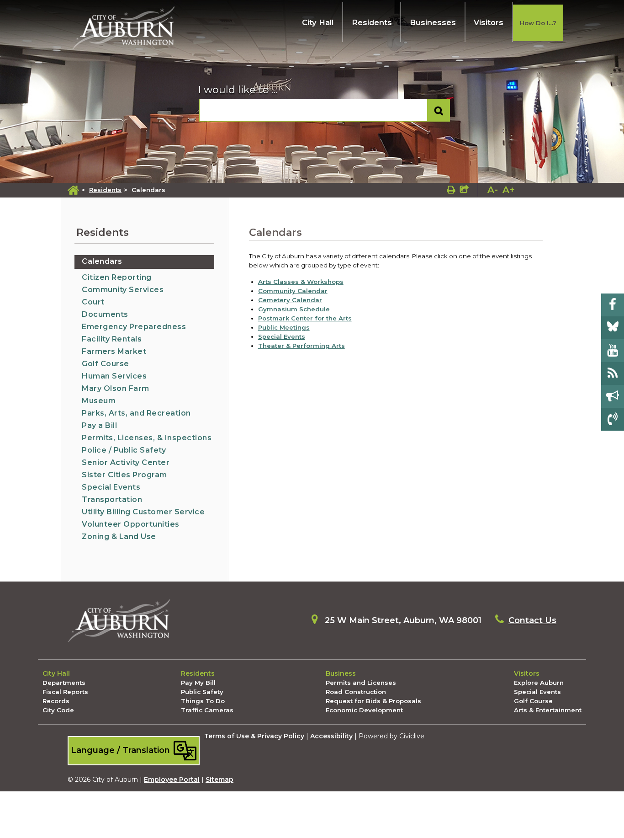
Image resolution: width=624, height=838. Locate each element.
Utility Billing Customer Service (143, 511)
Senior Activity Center (125, 462)
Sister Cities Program (124, 474)
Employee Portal (172, 779)
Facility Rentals (112, 339)
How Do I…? (538, 23)
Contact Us (532, 620)
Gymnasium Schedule (294, 309)
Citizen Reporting (117, 277)
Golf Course (105, 363)
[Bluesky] (612, 327)
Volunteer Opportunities (131, 524)
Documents (105, 314)
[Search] (439, 110)
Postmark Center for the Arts (305, 318)
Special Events (111, 487)
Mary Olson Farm (115, 388)
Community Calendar (293, 290)
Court (93, 302)
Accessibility (331, 736)
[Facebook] (612, 305)
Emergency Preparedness (134, 326)
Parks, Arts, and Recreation (136, 413)
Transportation (112, 499)
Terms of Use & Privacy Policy (254, 736)
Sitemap (219, 779)
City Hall (317, 22)
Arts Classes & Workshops (301, 281)
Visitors (488, 22)
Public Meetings (284, 327)
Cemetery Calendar (290, 300)
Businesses (433, 22)
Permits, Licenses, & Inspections (147, 437)
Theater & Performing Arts (301, 345)
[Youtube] (612, 350)
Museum (99, 400)
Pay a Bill (99, 425)
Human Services (114, 376)
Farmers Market (114, 351)
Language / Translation (121, 750)
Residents (372, 22)
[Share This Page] (464, 189)
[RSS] (612, 373)
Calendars (102, 261)
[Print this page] (451, 189)
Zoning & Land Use (119, 536)
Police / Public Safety (124, 450)
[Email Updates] (612, 396)
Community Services (123, 289)
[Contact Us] (612, 419)
